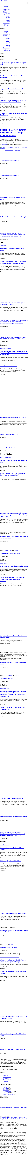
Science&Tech (6, 25)
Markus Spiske (8, 550)
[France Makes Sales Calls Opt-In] (5, 943)
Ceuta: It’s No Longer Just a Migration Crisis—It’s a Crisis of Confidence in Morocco (12, 579)
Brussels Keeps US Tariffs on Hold (9, 434)
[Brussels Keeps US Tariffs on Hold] (5, 431)
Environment (6, 23)
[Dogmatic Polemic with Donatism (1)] (14, 795)
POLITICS (6, 1090)
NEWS (5, 1087)
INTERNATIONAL (8, 1091)
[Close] (4, 28)
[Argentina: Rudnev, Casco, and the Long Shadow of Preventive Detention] (5, 531)
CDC (6, 944)
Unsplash (17, 150)
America (8, 17)
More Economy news (5, 348)
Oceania (8, 21)
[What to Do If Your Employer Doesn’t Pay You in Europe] (5, 1030)
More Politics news (4, 563)
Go (16, 59)
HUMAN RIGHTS (8, 1094)
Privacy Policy (6, 1078)
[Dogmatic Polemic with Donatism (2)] (3, 172)
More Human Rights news (6, 457)
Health (4, 24)
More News (3, 245)
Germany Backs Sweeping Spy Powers (10, 553)
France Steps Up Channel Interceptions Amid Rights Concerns (12, 303)
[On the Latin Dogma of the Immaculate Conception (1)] (3, 214)
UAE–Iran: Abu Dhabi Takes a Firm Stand (14, 566)
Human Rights (6, 9)
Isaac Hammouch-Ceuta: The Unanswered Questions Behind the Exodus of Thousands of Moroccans (14, 352)
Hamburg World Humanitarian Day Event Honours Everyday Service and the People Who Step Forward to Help (13, 1119)
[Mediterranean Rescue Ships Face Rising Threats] (20, 187)
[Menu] (27, 3)
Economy (5, 6)
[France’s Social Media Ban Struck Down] (14, 910)
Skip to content (3, 0)
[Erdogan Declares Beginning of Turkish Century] (2, 187)
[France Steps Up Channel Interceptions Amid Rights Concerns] (14, 299)
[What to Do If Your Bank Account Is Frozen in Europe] (5, 1046)
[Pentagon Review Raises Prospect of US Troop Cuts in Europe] (14, 148)
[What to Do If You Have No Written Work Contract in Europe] (14, 1013)
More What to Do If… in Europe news (9, 957)
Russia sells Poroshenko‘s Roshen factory (11, 447)
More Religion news (5, 688)
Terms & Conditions (8, 1079)
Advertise (5, 1081)
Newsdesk (4, 144)
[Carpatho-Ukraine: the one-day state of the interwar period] (14, 632)
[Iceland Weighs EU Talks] (5, 674)
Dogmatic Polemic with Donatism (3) (9, 160)
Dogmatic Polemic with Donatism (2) (9, 175)
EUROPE (5, 1088)
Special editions (7, 1077)
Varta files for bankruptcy (8, 366)
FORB (8, 13)
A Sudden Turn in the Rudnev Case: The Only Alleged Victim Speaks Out (13, 101)
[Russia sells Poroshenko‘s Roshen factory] (5, 444)
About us (5, 1075)
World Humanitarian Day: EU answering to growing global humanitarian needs (13, 262)
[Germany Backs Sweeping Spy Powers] (5, 549)
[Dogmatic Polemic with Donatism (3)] (5, 157)
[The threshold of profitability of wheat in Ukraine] (14, 414)
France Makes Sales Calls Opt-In (8, 947)
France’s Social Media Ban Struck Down (13, 913)
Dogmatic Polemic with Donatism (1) (11, 798)
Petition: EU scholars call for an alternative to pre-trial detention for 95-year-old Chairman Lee (13, 338)
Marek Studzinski (9, 150)
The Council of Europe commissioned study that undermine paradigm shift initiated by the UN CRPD (14, 514)
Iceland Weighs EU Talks (6, 678)
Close (2, 53)
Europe (5, 7)
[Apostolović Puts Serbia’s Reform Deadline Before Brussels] (5, 651)
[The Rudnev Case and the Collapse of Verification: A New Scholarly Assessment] (5, 926)
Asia (7, 18)
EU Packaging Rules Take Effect (10, 861)
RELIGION (6, 1092)
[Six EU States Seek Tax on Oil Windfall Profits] (10, 187)
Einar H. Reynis (9, 675)
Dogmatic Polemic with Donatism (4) (11, 89)
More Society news (4, 845)
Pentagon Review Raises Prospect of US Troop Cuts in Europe (13, 132)
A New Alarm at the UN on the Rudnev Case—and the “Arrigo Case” (12, 474)
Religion (5, 12)
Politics (5, 10)
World (4, 14)
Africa (7, 16)
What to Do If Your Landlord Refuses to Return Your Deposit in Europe (13, 961)
